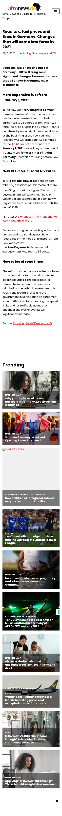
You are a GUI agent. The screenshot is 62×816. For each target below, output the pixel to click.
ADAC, (16, 144)
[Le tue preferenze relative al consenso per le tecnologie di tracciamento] (59, 612)
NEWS (53, 53)
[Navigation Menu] (56, 11)
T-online (18, 323)
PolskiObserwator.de (38, 323)
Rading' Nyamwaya (34, 53)
